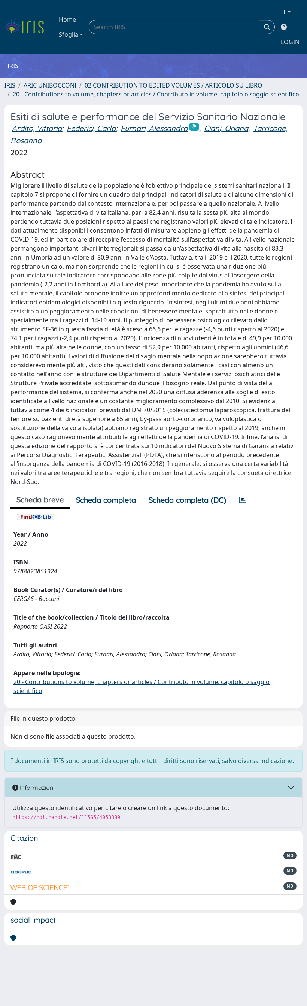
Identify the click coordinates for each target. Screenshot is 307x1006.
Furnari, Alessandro (154, 128)
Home (67, 19)
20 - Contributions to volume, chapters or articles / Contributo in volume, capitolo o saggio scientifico (156, 94)
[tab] (242, 500)
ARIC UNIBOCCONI (50, 85)
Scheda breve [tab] (40, 499)
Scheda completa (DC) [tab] (187, 499)
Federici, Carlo (91, 128)
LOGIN (290, 42)
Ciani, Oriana (226, 128)
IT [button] (283, 12)
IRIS (9, 85)
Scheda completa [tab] (106, 499)
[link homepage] (27, 27)
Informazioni (36, 787)
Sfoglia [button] (68, 34)
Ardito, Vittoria (37, 128)
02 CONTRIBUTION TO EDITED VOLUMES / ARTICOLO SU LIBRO (173, 85)
